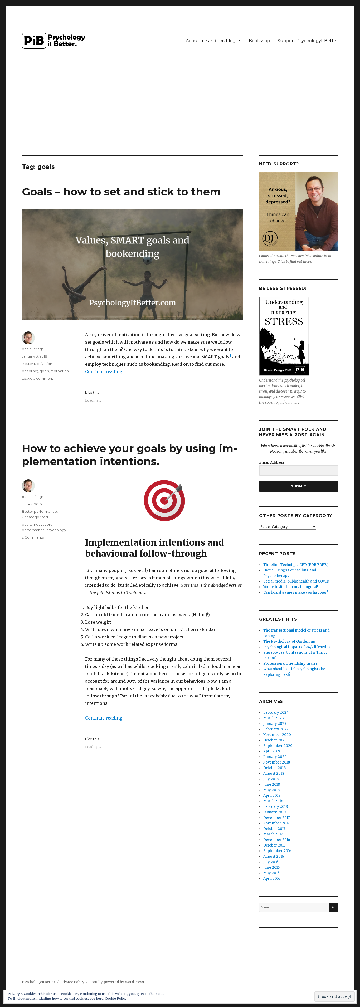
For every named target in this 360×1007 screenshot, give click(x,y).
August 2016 (273, 856)
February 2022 (276, 729)
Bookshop (259, 40)
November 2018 (276, 762)
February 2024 (276, 712)
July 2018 (271, 779)
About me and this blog (211, 40)
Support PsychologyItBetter (308, 40)
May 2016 (271, 873)
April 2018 (271, 795)
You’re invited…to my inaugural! (290, 587)
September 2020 (278, 746)
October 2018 (274, 768)
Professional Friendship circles (290, 663)
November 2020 (277, 734)
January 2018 (274, 812)
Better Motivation (37, 363)
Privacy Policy (72, 982)
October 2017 (274, 829)
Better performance (39, 511)
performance (33, 530)
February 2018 (275, 806)
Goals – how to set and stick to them (121, 191)
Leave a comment (37, 378)
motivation (59, 371)
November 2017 (276, 823)
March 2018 (273, 801)
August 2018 (273, 773)
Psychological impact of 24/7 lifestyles (296, 647)
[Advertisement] (180, 116)
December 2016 (276, 840)
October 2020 (275, 740)
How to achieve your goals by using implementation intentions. (129, 455)
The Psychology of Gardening (289, 641)
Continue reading (103, 371)
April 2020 (272, 751)
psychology (56, 530)
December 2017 (276, 817)
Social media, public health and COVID (296, 581)
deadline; (30, 371)
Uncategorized (35, 517)
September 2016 (277, 851)
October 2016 (274, 845)
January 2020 (275, 757)
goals (44, 371)
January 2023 (274, 723)
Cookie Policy (116, 998)
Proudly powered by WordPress (116, 982)
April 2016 (271, 878)
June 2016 (271, 867)
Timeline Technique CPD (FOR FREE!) (295, 565)
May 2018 (271, 790)
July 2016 (270, 862)
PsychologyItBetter (38, 982)
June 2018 (271, 784)
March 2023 (273, 718)
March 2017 (273, 834)
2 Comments (33, 537)
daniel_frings (32, 349)
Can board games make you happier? (295, 592)
